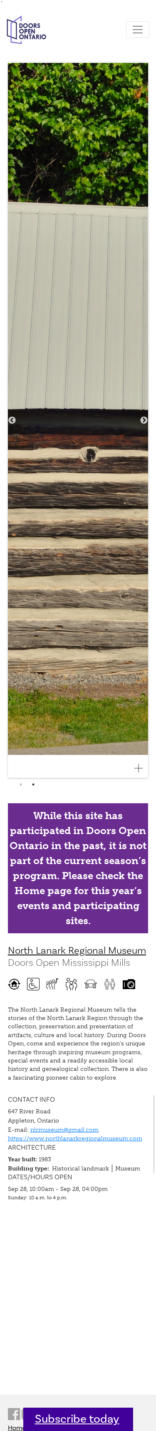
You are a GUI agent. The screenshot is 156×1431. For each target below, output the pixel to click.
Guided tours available (52, 984)
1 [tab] (21, 784)
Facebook (14, 1414)
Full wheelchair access (33, 984)
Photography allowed (129, 984)
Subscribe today (77, 1419)
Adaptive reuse (14, 984)
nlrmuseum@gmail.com (64, 1129)
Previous (12, 420)
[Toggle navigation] (137, 29)
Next (144, 420)
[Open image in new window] (142, 768)
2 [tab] (33, 784)
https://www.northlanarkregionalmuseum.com (75, 1138)
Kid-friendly (71, 984)
